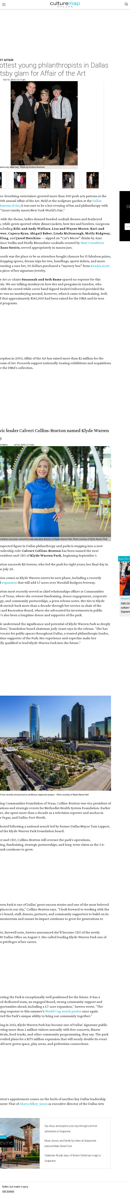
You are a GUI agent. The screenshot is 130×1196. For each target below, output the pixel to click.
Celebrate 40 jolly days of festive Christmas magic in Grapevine (73, 1158)
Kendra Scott (100, 266)
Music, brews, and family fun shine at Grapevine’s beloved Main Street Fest (70, 1143)
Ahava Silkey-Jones (34, 1104)
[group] (20, 180)
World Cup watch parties (63, 1011)
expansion (9, 582)
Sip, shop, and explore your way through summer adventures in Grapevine (71, 1128)
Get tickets (8, 1191)
